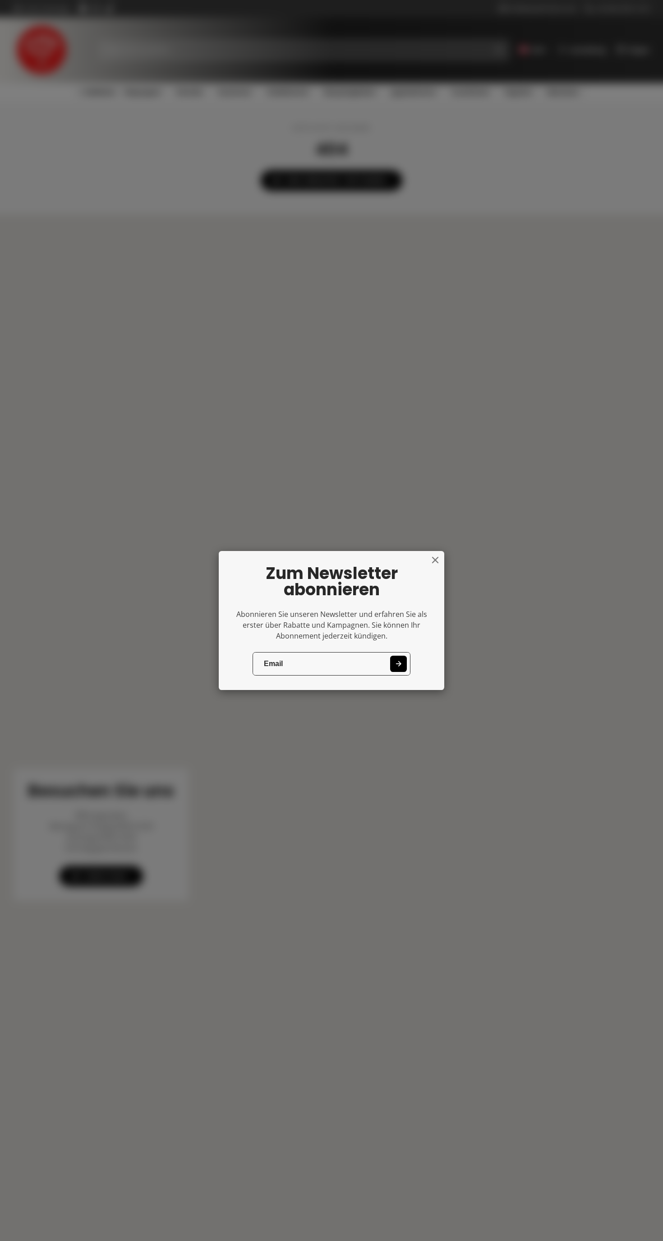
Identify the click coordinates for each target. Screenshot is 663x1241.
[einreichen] (398, 664)
